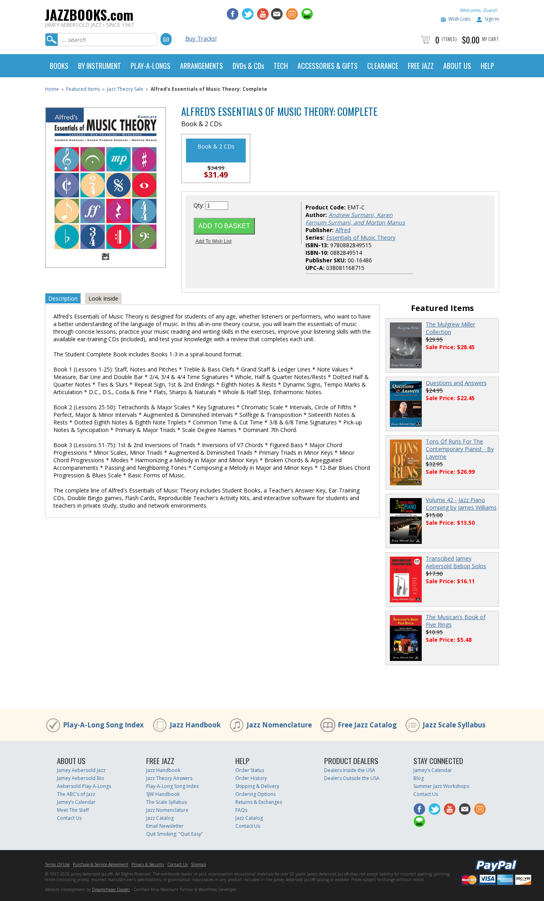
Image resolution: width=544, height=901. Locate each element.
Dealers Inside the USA (349, 770)
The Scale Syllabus (166, 802)
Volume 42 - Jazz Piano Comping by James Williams (461, 503)
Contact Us (69, 818)
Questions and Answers (456, 383)
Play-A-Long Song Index (103, 724)
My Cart (490, 38)
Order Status (249, 770)
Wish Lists (459, 19)
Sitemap (198, 864)
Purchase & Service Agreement (100, 864)
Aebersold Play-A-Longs (84, 786)
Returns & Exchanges (258, 802)
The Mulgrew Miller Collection (450, 328)
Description (63, 298)
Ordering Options (255, 794)
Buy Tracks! (201, 38)
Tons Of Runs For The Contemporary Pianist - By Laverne (460, 449)
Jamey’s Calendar (76, 802)
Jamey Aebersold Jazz (81, 770)
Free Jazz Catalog (367, 724)
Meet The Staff (73, 810)
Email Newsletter (165, 826)
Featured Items (83, 89)
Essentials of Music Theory (360, 237)
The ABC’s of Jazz (76, 794)
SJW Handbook (163, 794)
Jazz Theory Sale (125, 89)
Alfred (342, 230)
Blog (418, 778)
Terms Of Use (57, 864)
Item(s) (449, 38)
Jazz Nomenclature (279, 724)
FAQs (241, 810)
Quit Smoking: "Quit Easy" (174, 834)
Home (52, 89)
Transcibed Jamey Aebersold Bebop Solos (456, 562)
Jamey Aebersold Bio (80, 778)
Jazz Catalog (160, 818)
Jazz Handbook (195, 724)
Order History (251, 778)
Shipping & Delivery (257, 786)
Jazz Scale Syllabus (454, 724)
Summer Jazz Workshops (441, 786)
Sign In (492, 19)
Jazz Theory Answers (169, 778)
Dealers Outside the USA (352, 778)
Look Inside (103, 298)
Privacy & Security (147, 864)
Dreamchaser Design (111, 889)
